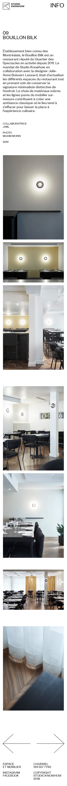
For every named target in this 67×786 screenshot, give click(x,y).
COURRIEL (41, 763)
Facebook (11, 775)
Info (57, 5)
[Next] (49, 744)
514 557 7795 (42, 766)
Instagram (11, 772)
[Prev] (18, 744)
